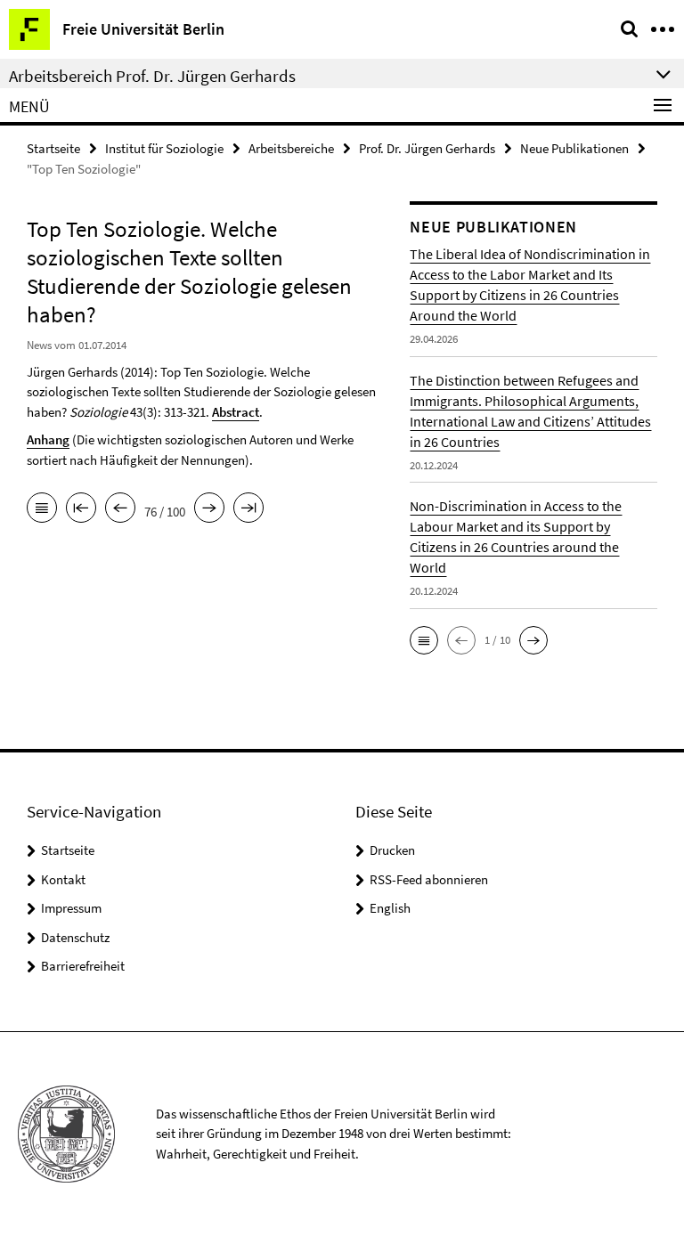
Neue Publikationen (574, 148)
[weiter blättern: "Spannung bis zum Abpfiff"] (209, 509)
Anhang (48, 439)
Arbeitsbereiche (291, 148)
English (390, 907)
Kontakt (63, 879)
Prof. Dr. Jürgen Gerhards (427, 148)
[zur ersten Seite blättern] (81, 509)
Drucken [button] (392, 850)
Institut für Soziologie (164, 148)
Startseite (53, 148)
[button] (424, 640)
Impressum (71, 907)
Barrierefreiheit (83, 965)
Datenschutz (75, 937)
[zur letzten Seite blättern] (248, 509)
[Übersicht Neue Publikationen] (42, 509)
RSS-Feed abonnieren (429, 879)
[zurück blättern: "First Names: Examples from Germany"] (120, 509)
